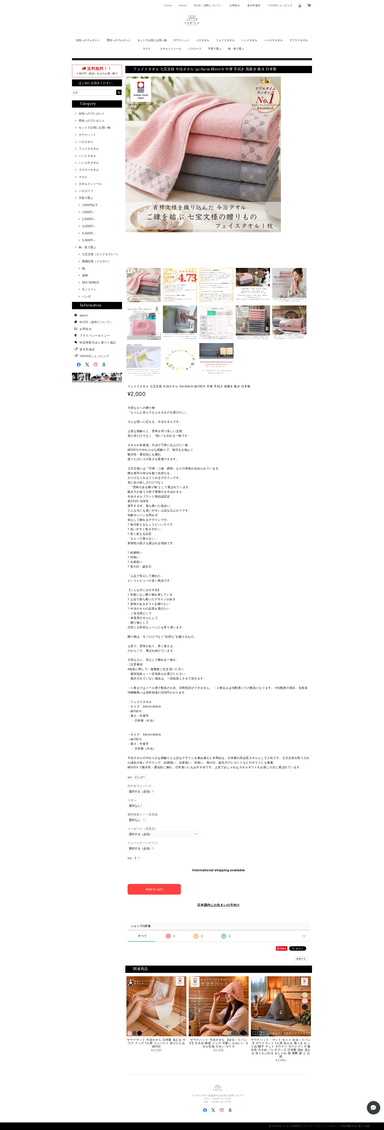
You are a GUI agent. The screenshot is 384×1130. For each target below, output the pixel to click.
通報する (301, 958)
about (183, 5)
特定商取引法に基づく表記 (98, 342)
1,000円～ (88, 212)
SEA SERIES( (90, 282)
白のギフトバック (140, 786)
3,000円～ (89, 226)
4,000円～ (89, 233)
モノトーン (89, 289)
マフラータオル (298, 40)
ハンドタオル (249, 40)
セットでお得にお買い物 (152, 40)
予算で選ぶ (214, 48)
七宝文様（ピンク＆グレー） (101, 254)
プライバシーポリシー (95, 335)
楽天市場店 (253, 5)
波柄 (85, 275)
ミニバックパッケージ (143, 843)
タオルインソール (170, 48)
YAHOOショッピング (280, 5)
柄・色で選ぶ (236, 48)
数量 (130, 858)
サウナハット (181, 40)
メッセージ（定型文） (143, 828)
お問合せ (235, 5)
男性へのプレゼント (119, 40)
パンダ (86, 296)
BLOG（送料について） (208, 5)
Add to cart (154, 889)
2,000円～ (89, 219)
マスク (147, 48)
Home (168, 5)
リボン (132, 800)
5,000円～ (89, 240)
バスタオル (202, 40)
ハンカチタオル (273, 40)
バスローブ (194, 48)
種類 (130, 777)
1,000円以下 (90, 205)
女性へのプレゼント (88, 40)
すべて (142, 935)
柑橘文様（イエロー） (96, 261)
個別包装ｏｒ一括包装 (143, 814)
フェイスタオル (225, 40)
